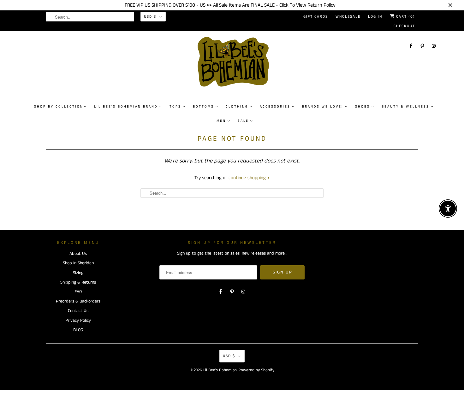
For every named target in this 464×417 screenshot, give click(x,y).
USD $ (150, 16)
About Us (78, 253)
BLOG (78, 330)
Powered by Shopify (256, 370)
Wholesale (348, 16)
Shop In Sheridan (78, 263)
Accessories (275, 106)
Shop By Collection (58, 106)
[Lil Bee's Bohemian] (235, 64)
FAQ (78, 292)
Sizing (78, 273)
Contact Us (78, 311)
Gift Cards (315, 16)
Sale (243, 120)
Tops (175, 106)
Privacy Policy (78, 320)
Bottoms (203, 106)
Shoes (362, 106)
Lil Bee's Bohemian (220, 370)
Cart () (405, 16)
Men (221, 120)
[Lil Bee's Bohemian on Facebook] (411, 46)
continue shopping (248, 177)
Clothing (237, 106)
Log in (375, 16)
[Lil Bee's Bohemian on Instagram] (434, 46)
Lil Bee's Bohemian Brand (126, 106)
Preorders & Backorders (78, 301)
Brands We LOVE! (322, 106)
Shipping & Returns (78, 282)
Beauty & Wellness (405, 106)
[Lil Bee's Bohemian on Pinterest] (422, 46)
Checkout (404, 26)
